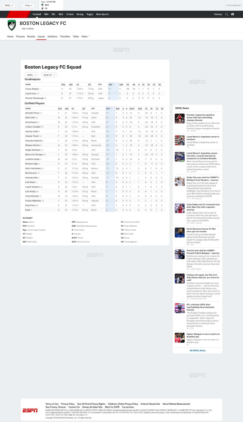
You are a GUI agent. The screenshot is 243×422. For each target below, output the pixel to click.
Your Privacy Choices (55, 407)
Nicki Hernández (33, 168)
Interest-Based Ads (150, 404)
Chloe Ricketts (32, 196)
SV (128, 84)
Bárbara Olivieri (32, 145)
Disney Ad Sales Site (92, 407)
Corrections (128, 407)
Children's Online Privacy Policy (123, 404)
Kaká (27, 210)
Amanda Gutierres (33, 140)
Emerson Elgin (31, 163)
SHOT (132, 108)
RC (160, 84)
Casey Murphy (32, 89)
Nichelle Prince (32, 113)
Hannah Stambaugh (34, 98)
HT (78, 84)
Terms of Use (52, 404)
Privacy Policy (68, 404)
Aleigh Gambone (32, 150)
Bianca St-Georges (34, 154)
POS (63, 84)
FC (143, 84)
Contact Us (74, 407)
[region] (95, 91)
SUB (121, 84)
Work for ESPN (112, 407)
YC (154, 84)
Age (71, 84)
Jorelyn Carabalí (32, 126)
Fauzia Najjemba (33, 200)
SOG (140, 108)
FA (149, 84)
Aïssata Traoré (32, 136)
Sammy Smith (31, 131)
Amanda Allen (31, 177)
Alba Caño (30, 117)
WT (89, 84)
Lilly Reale (30, 182)
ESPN (18, 14)
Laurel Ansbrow (32, 187)
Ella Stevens (31, 173)
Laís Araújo (30, 191)
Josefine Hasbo (32, 159)
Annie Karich (31, 122)
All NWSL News (197, 350)
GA (134, 84)
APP (110, 84)
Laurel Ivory (30, 93)
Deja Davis (30, 205)
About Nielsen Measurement (176, 404)
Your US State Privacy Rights (91, 404)
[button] (226, 14)
